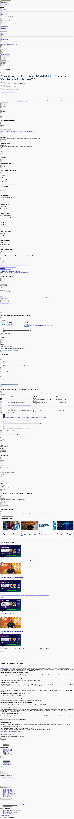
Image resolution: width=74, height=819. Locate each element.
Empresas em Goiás (6, 796)
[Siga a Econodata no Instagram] (1, 773)
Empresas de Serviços (7, 777)
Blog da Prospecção (6, 760)
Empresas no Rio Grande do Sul (9, 793)
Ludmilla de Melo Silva (4, 303)
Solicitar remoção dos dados (5, 731)
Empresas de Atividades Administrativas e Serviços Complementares (15, 804)
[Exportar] (1, 112)
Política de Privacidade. (67, 724)
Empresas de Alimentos (7, 779)
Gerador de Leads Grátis (4, 4)
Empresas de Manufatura (7, 780)
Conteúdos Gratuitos (6, 761)
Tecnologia (2, 41)
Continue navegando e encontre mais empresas (9, 719)
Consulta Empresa (3, 14)
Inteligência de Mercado (7, 763)
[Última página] (25, 272)
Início (4, 67)
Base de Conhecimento (7, 764)
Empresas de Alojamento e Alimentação (10, 805)
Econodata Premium (21, 736)
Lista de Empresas (3, 9)
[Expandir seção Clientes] (1, 342)
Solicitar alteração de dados (16, 731)
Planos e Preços (5, 744)
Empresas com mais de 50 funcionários (10, 812)
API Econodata (3, 22)
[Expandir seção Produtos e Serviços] (1, 376)
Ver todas (11, 16)
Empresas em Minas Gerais (8, 790)
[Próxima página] (18, 272)
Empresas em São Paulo (7, 789)
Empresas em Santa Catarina (8, 794)
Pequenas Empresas (4, 26)
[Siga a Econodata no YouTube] (8, 773)
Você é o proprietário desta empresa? (7, 114)
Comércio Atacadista (4, 39)
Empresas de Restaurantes (7, 782)
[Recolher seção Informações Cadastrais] (1, 123)
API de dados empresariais (22, 101)
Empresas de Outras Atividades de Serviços (11, 801)
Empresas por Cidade (7, 813)
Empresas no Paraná (6, 792)
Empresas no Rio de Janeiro (8, 791)
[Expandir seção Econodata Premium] (1, 511)
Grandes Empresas (3, 31)
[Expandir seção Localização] (1, 458)
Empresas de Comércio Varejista (9, 778)
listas (10, 499)
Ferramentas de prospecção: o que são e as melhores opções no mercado (46, 534)
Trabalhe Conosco (6, 745)
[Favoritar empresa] (1, 107)
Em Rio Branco (4, 501)
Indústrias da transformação (5, 36)
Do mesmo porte (5, 505)
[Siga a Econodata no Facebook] (6, 773)
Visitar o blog (3, 539)
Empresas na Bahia (6, 795)
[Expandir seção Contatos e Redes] (1, 437)
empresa (2, 668)
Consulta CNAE (3, 11)
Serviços (2, 34)
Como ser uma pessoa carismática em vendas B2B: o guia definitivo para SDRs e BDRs (29, 534)
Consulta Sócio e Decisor (5, 16)
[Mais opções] (1, 116)
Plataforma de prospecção (5, 20)
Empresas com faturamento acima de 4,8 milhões (12, 810)
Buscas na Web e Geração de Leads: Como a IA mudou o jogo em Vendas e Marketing (11, 534)
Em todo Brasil (4, 503)
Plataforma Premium (6, 741)
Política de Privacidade (4, 815)
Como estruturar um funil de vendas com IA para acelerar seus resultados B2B (65, 534)
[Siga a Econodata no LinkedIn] (4, 773)
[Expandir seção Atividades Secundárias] (1, 258)
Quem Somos (5, 740)
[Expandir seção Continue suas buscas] (1, 496)
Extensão (2, 7)
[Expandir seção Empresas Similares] (1, 392)
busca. (23, 499)
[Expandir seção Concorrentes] (1, 359)
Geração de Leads (6, 762)
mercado (22, 513)
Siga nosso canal (4, 544)
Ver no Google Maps (4, 487)
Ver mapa (2, 489)
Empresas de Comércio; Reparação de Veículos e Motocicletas (14, 800)
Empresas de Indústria (7, 781)
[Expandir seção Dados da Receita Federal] (1, 172)
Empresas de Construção (7, 783)
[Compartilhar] (1, 110)
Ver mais (2, 104)
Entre (2, 45)
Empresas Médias (6, 811)
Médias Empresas (3, 28)
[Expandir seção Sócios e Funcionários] (1, 280)
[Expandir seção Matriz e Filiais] (1, 317)
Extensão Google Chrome (7, 750)
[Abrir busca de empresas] (1, 52)
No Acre (3, 502)
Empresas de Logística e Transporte (9, 784)
